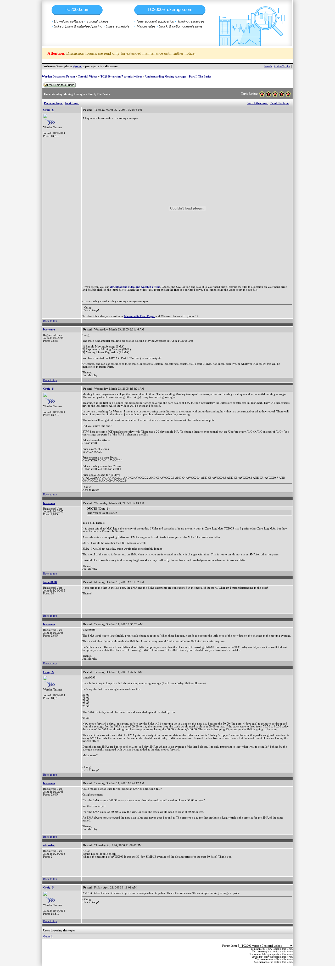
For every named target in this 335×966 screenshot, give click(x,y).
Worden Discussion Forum (58, 76)
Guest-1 (48, 936)
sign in (77, 66)
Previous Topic (53, 103)
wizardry (49, 845)
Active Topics (282, 66)
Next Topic (72, 103)
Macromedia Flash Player (139, 316)
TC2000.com (77, 9)
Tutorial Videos (87, 76)
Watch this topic (257, 103)
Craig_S (48, 109)
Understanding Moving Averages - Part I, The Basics (178, 76)
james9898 (50, 582)
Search (268, 66)
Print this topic (279, 103)
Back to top (50, 320)
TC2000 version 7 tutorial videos (121, 76)
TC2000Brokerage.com (169, 9)
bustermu (49, 329)
